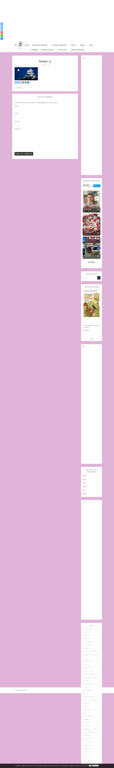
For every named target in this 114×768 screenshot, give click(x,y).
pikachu (87, 722)
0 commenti (73, 88)
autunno (87, 635)
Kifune (95, 677)
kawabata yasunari (90, 674)
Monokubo (88, 709)
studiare (87, 738)
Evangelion (88, 645)
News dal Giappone (77, 50)
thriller (87, 754)
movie (86, 713)
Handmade (34, 50)
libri (86, 693)
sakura (87, 729)
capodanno (88, 641)
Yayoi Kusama (89, 761)
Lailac (86, 687)
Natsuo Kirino (89, 716)
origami (87, 719)
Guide (86, 664)
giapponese (88, 661)
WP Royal (24, 690)
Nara (84, 490)
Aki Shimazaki (89, 628)
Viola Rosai (19, 88)
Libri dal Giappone (90, 696)
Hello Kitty (88, 670)
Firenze (87, 654)
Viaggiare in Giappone (39, 45)
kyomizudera (89, 683)
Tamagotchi (88, 745)
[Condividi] (1, 38)
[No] (112, 766)
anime (86, 632)
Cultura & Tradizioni (59, 45)
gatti (95, 654)
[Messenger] (1, 26)
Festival (87, 648)
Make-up (87, 703)
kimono (87, 680)
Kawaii (82, 45)
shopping (87, 735)
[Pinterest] (1, 32)
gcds (86, 657)
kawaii (86, 677)
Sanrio (96, 729)
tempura (87, 748)
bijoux (86, 638)
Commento (17, 129)
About (27, 45)
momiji (87, 706)
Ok (90, 765)
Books (73, 45)
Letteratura (89, 690)
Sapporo (85, 493)
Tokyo (84, 475)
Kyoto (84, 483)
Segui (97, 185)
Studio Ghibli (89, 742)
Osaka (84, 479)
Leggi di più (95, 765)
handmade (88, 667)
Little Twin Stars (90, 700)
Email (16, 113)
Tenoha (87, 751)
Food (91, 45)
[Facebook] (1, 23)
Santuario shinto (90, 732)
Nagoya (85, 486)
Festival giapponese (91, 651)
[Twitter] (1, 29)
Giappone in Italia (47, 50)
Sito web (17, 121)
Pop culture (62, 50)
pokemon (87, 725)
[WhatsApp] (1, 35)
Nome (17, 105)
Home (20, 45)
